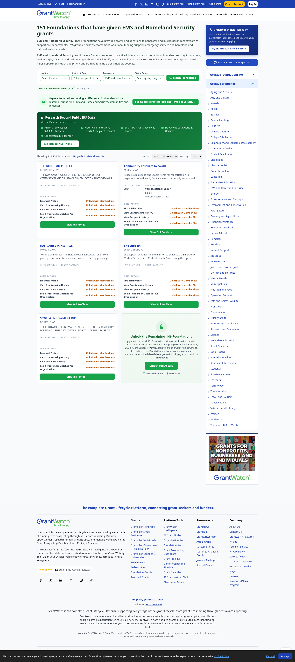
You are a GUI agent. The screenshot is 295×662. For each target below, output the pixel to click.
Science (214, 334)
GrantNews (236, 14)
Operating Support (221, 295)
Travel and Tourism (221, 397)
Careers (233, 576)
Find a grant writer (197, 3)
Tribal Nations (218, 402)
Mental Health (218, 278)
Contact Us (235, 531)
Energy (214, 193)
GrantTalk (221, 14)
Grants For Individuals (143, 540)
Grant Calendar (172, 572)
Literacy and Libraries (222, 272)
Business (215, 114)
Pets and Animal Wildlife (224, 301)
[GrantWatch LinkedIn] (146, 4)
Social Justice (217, 351)
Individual (216, 255)
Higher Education (220, 233)
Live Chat (59, 3)
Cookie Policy (221, 656)
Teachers (215, 380)
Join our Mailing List (207, 560)
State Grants (138, 562)
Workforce (216, 419)
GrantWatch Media (240, 566)
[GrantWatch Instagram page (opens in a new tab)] (81, 580)
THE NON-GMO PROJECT (56, 166)
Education (216, 176)
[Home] (84, 14)
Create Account (234, 4)
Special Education (220, 357)
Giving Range (141, 73)
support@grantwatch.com (147, 599)
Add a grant (215, 3)
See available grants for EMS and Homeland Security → (165, 101)
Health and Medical (221, 227)
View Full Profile (76, 224)
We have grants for (222, 84)
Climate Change (219, 131)
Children (215, 125)
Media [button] (194, 14)
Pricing (183, 14)
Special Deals (204, 565)
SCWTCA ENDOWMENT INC (58, 318)
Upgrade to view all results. (89, 156)
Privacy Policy (237, 551)
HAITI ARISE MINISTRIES (56, 245)
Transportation (218, 391)
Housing (215, 244)
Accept (285, 656)
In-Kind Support (219, 250)
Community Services (222, 148)
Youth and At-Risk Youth (224, 425)
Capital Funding (219, 120)
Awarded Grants (140, 577)
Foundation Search (174, 545)
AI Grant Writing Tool (164, 14)
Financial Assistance (222, 221)
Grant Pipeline (172, 558)
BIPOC (214, 109)
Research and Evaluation (224, 329)
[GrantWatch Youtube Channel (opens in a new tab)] (71, 580)
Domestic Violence (220, 171)
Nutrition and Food (221, 289)
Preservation (217, 312)
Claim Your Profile (174, 582)
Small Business (219, 346)
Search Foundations (184, 77)
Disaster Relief (218, 165)
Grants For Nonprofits (143, 526)
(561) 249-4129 (44, 3)
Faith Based (217, 210)
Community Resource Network (145, 166)
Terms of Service (238, 546)
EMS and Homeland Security (226, 188)
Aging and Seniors (221, 92)
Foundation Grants (141, 572)
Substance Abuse (220, 374)
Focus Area (108, 73)
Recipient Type (79, 73)
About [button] (250, 14)
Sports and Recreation (223, 363)
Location (208, 14)
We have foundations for (226, 74)
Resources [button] (203, 520)
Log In (253, 4)
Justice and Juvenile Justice (225, 267)
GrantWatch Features (241, 536)
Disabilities (216, 159)
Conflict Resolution (221, 154)
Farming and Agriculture (224, 216)
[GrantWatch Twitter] (141, 4)
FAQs (232, 571)
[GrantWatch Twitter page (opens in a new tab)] (50, 580)
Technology (216, 385)
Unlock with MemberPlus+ (100, 200)
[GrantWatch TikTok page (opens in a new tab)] (91, 580)
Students (215, 368)
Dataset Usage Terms (241, 561)
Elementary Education (223, 182)
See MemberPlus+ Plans (58, 143)
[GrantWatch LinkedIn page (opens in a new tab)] (61, 580)
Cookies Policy (237, 556)
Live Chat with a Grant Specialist (234, 62)
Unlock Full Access (161, 365)
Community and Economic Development (233, 142)
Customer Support (76, 3)
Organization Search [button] (134, 14)
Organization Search (175, 540)
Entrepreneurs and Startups (226, 199)
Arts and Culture (219, 97)
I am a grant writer (176, 3)
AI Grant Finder (111, 14)
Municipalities (218, 284)
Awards (214, 103)
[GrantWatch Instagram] (157, 4)
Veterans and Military (222, 408)
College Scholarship (221, 137)
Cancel (270, 656)
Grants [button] (92, 14)
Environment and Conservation (228, 205)
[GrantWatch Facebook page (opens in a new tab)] (40, 580)
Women (214, 413)
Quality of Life (218, 317)
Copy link (84, 88)
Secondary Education (222, 340)
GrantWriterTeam (206, 536)
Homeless (216, 238)
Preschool (216, 306)
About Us (234, 526)
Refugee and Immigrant (224, 323)
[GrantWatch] (54, 14)
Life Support (132, 245)
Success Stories (205, 546)
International (218, 261)
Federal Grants (139, 567)
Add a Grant (203, 541)
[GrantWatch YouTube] (152, 4)
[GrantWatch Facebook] (135, 4)
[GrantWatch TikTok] (163, 4)
